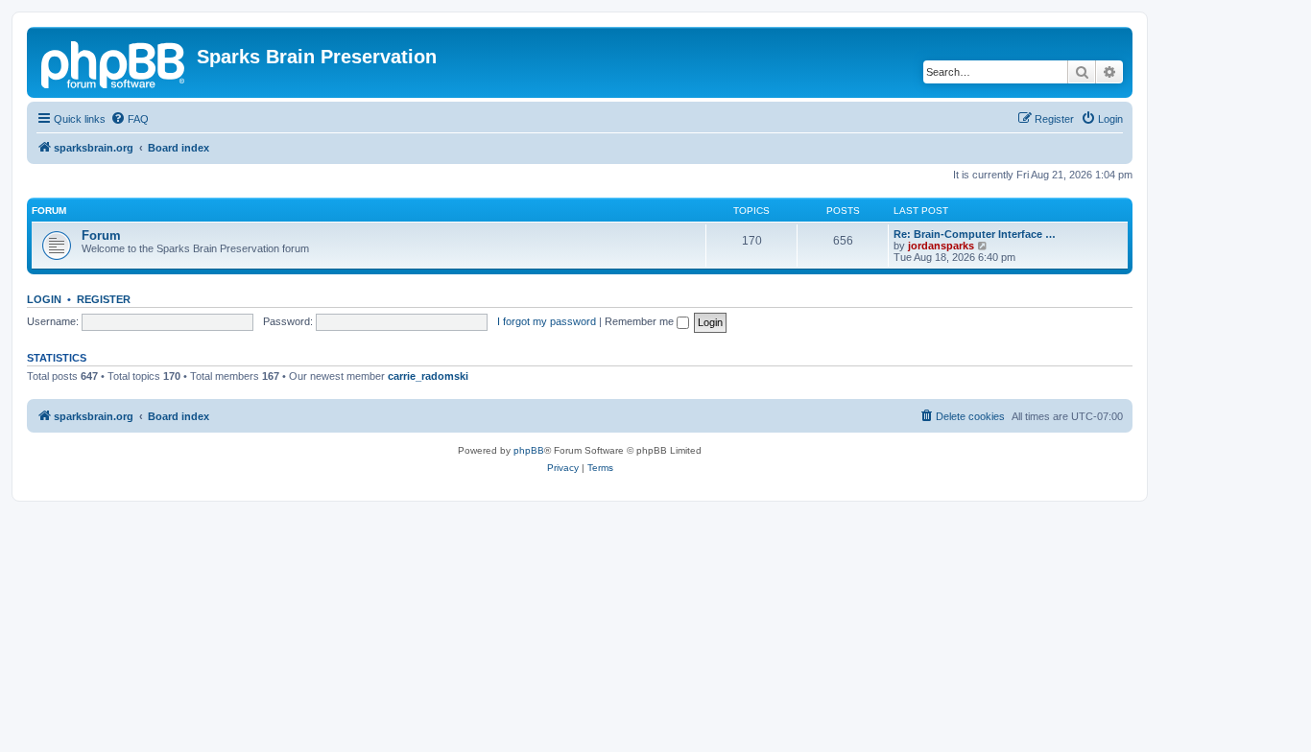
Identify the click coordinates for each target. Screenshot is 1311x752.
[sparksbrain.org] (114, 62)
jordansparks (941, 245)
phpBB (528, 450)
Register (104, 299)
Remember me (641, 321)
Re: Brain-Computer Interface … (975, 234)
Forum (101, 235)
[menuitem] (129, 118)
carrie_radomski (428, 376)
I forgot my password (546, 321)
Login (44, 299)
